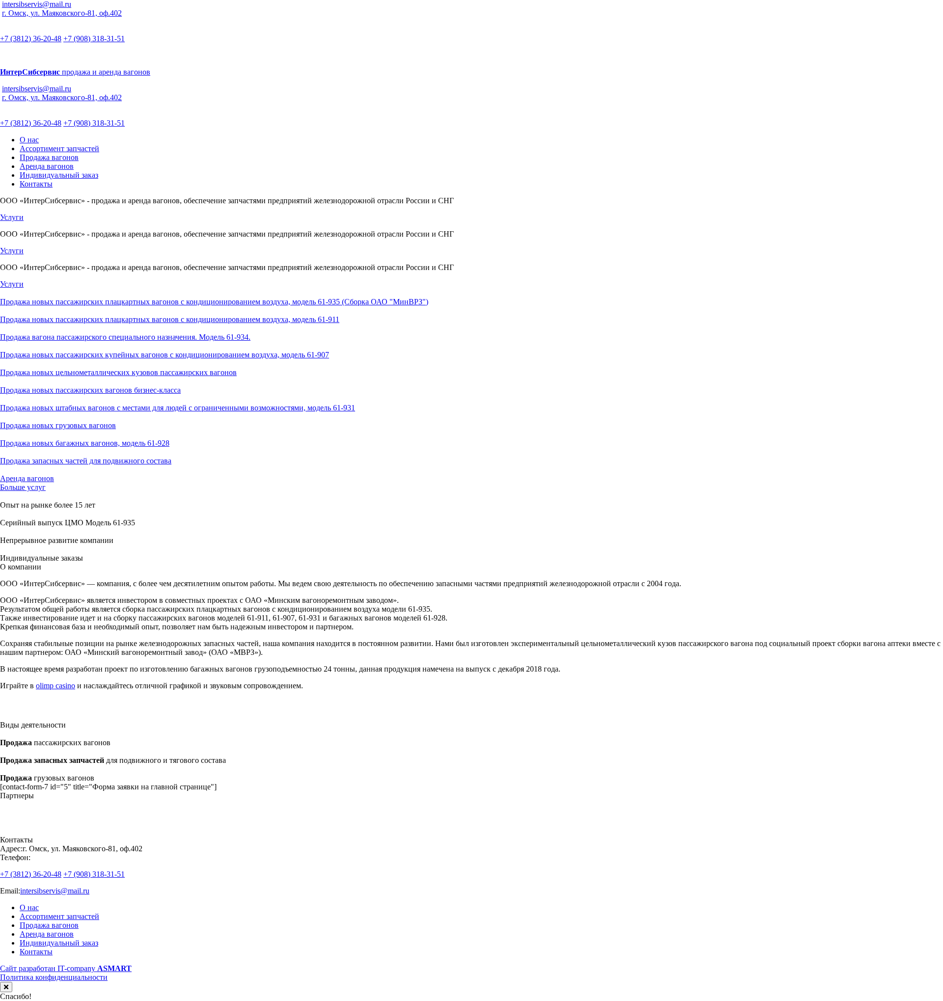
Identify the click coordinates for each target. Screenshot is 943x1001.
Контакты (36, 184)
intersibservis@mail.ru (36, 4)
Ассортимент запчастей (59, 148)
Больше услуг (23, 487)
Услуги (12, 217)
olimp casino (55, 685)
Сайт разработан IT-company (66, 968)
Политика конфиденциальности (54, 977)
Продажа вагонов (49, 157)
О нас (29, 139)
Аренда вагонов (47, 166)
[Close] (6, 987)
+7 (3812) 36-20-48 (30, 38)
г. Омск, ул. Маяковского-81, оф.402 (62, 13)
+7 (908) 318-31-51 (94, 38)
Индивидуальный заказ (59, 175)
